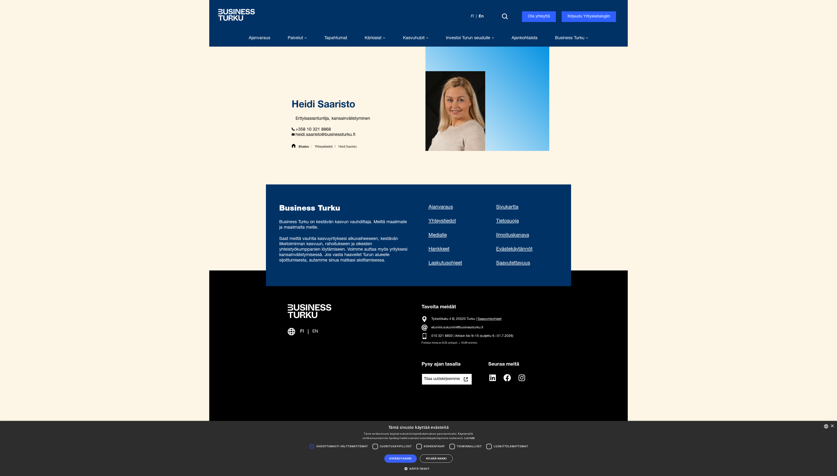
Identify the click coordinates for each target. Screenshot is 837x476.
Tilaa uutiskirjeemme (442, 379)
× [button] (832, 426)
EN (315, 331)
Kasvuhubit (414, 38)
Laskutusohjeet (445, 263)
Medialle (438, 235)
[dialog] (418, 448)
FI (302, 331)
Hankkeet (439, 249)
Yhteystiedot (324, 147)
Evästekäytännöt (514, 249)
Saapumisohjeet (490, 319)
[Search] (505, 17)
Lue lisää (469, 438)
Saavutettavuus (513, 263)
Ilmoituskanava (512, 235)
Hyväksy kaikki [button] (400, 458)
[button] (418, 468)
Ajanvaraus (441, 207)
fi (472, 17)
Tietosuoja (507, 221)
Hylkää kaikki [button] (436, 458)
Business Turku (570, 38)
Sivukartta (507, 207)
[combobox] (826, 426)
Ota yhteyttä (539, 17)
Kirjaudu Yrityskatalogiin (589, 17)
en (481, 17)
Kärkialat (374, 38)
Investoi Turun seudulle (469, 38)
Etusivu (304, 147)
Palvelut (296, 38)
